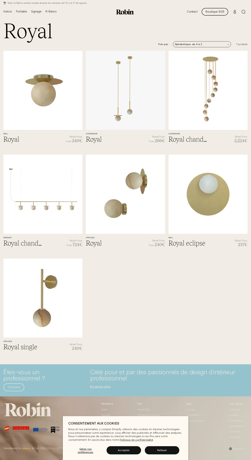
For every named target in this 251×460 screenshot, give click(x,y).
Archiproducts (236, 426)
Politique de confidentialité (136, 440)
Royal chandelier (188, 139)
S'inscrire (14, 387)
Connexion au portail (148, 415)
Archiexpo (234, 437)
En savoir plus (100, 386)
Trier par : (163, 44)
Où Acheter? (193, 415)
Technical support (195, 421)
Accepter (124, 450)
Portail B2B (143, 409)
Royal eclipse (187, 243)
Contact (190, 409)
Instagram (234, 409)
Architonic (234, 431)
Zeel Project (235, 421)
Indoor (104, 409)
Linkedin (234, 415)
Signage (105, 415)
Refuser (162, 450)
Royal (11, 139)
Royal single (20, 346)
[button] (243, 12)
